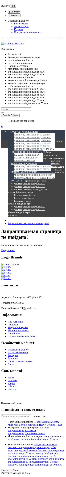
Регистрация (21, 23)
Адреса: (5, 297)
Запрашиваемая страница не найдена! (28, 223)
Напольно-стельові (35, 433)
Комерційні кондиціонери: (22, 427)
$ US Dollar (14, 12)
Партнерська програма (20, 361)
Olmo (55, 421)
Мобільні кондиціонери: (21, 436)
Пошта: (5, 308)
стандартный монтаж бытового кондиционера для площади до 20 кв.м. (32, 447)
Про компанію (15, 321)
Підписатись (38, 416)
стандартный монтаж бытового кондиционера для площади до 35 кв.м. (33, 456)
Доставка (13, 324)
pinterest (12, 389)
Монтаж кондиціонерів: (21, 444)
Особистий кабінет (18, 349)
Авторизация (21, 26)
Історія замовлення (18, 352)
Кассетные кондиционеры (22, 432)
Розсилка (13, 358)
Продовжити (8, 250)
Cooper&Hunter (43, 421)
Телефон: (6, 302)
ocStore (14, 470)
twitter (11, 377)
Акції (11, 364)
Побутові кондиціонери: (21, 421)
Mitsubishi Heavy (37, 424)
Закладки (13, 355)
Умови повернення (18, 330)
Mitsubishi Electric (17, 424)
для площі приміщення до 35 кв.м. (39, 439)
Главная (5, 2)
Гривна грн (14, 15)
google (11, 383)
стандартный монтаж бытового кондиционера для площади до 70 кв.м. (35, 463)
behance (12, 386)
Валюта (5, 5)
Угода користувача (18, 327)
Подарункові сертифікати (22, 336)
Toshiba (51, 424)
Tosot (59, 424)
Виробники (14, 333)
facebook (12, 380)
